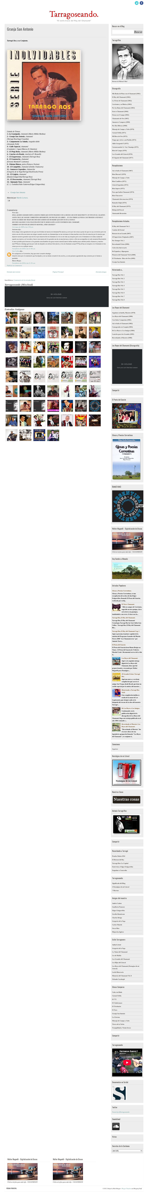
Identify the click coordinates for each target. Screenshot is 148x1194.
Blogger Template (126, 1188)
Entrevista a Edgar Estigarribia (122, 867)
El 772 (114, 999)
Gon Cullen (15, 251)
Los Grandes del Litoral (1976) (122, 154)
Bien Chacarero (117, 195)
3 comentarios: (102, 34)
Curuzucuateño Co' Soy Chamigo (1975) (125, 147)
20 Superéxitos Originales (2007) (123, 237)
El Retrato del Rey (118, 860)
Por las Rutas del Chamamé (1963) (123, 108)
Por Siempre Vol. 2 (118, 240)
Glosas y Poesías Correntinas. (121, 591)
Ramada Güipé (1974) (119, 203)
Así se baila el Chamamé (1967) (122, 171)
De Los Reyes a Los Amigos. (131, 708)
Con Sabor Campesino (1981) (121, 320)
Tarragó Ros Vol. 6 (118, 293)
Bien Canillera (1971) (119, 181)
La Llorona (116, 1017)
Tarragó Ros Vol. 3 (118, 282)
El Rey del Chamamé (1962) (121, 97)
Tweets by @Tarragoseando (121, 1112)
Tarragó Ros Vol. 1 (118, 275)
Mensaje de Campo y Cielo (121, 178)
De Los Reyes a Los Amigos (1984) (123, 330)
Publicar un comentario (14, 265)
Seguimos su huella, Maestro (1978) (123, 313)
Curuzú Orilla (116, 996)
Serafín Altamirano (118, 914)
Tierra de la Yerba (118, 1024)
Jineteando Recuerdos (119, 213)
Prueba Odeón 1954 (118, 856)
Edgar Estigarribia (118, 910)
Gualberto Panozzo (118, 907)
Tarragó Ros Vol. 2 (118, 278)
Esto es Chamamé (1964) (120, 111)
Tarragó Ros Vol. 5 (118, 289)
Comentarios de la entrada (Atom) (24, 280)
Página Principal (58, 272)
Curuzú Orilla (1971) (119, 133)
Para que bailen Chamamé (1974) (123, 192)
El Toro (114, 1010)
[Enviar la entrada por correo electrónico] (8, 200)
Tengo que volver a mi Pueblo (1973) (124, 140)
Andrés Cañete (117, 903)
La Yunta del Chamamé (120, 952)
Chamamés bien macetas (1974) (122, 199)
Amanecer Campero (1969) (121, 122)
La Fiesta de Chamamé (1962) (122, 101)
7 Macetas (115, 890)
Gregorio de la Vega (118, 921)
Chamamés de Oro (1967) (120, 118)
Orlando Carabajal (118, 979)
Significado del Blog (118, 883)
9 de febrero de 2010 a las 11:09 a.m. (23, 249)
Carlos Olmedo (117, 925)
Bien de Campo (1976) (119, 150)
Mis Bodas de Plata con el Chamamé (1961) (126, 94)
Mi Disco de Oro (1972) (119, 136)
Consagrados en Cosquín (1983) (122, 327)
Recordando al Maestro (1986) (122, 338)
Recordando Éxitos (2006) (120, 244)
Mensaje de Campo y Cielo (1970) (123, 129)
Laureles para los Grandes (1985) (123, 334)
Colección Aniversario (119, 248)
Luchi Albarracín (117, 972)
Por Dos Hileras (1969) (119, 126)
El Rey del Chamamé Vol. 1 (121, 226)
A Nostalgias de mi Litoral (120, 887)
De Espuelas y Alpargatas (120, 251)
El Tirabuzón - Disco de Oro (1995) (123, 258)
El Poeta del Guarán (118, 645)
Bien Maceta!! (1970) (119, 174)
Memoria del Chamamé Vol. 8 (122, 976)
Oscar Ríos (115, 928)
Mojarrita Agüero (118, 932)
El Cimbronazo (117, 1003)
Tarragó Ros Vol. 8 (118, 300)
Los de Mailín (116, 955)
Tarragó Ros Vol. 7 (118, 296)
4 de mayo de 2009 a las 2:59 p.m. (22, 227)
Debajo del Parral (118, 210)
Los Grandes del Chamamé (121, 959)
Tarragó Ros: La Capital (120, 863)
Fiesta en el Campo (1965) (120, 115)
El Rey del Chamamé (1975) (121, 206)
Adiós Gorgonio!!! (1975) (120, 143)
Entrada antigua (101, 272)
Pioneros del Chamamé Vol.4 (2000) (124, 255)
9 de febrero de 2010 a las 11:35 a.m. (23, 263)
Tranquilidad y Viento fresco (121, 1028)
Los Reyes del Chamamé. (130, 658)
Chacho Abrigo (117, 918)
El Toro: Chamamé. (128, 604)
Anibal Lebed (116, 945)
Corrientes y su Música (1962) (122, 104)
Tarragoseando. (74, 13)
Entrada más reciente (13, 272)
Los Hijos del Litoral (119, 962)
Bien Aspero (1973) (118, 188)
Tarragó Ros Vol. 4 (118, 285)
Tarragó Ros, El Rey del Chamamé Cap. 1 (125, 631)
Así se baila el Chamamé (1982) (122, 323)
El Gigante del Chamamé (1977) (122, 158)
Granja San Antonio (118, 262)
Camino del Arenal (118, 230)
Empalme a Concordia (119, 870)
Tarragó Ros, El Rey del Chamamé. (123, 618)
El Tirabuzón (116, 1006)
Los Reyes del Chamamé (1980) (122, 316)
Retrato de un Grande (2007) (121, 233)
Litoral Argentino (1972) (120, 185)
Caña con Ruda (117, 992)
